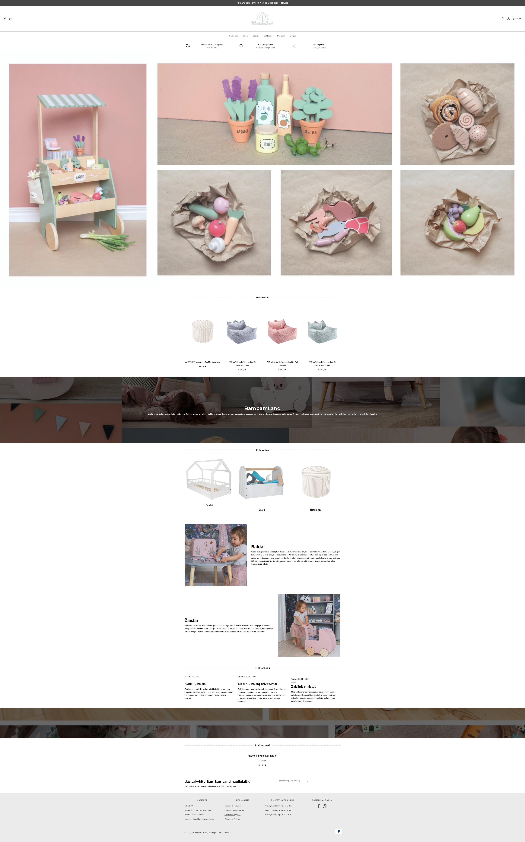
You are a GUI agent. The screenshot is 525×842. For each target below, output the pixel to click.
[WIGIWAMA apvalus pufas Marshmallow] (203, 331)
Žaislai (256, 36)
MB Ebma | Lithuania (223, 833)
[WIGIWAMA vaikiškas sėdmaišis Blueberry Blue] (242, 331)
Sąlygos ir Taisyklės (232, 806)
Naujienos (233, 36)
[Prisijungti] (507, 18)
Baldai (245, 36)
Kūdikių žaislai (195, 684)
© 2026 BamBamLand (193, 833)
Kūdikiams (267, 36)
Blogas (293, 36)
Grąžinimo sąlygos (232, 815)
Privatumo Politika (232, 819)
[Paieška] (501, 18)
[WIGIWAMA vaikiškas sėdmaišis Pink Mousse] (283, 331)
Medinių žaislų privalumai (257, 684)
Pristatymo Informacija (234, 810)
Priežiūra (281, 36)
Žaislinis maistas (303, 686)
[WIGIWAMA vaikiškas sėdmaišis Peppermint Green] (322, 331)
